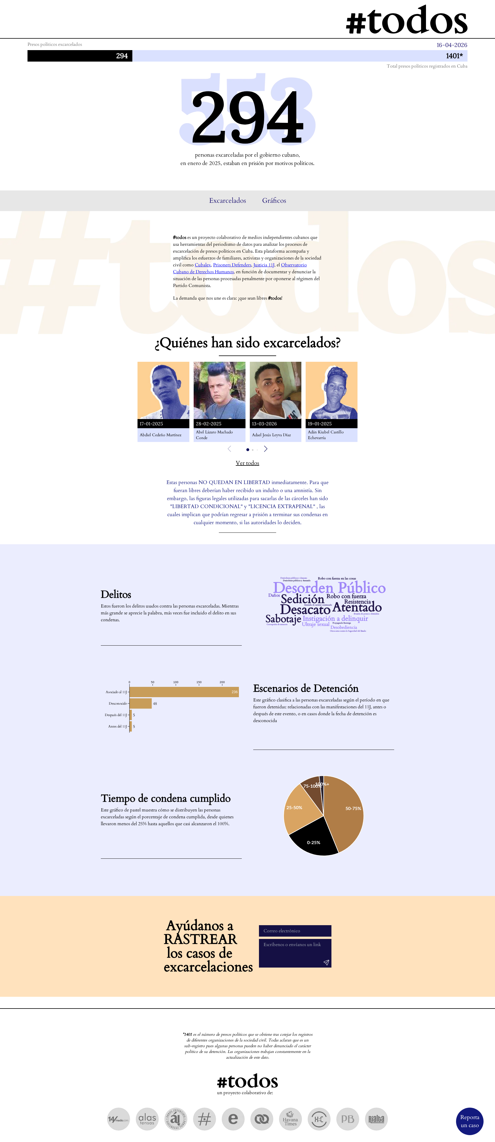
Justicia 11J (264, 265)
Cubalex (203, 265)
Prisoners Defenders (232, 265)
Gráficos (274, 200)
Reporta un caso (470, 1121)
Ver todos (247, 463)
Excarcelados (227, 200)
